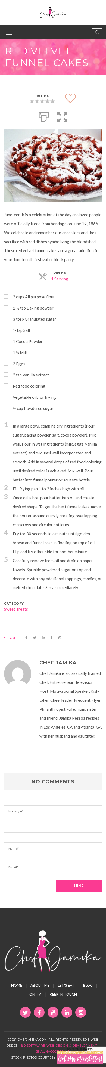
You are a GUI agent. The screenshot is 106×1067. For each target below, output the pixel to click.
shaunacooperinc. (53, 1051)
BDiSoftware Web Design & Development (59, 1045)
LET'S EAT (66, 985)
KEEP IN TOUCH (63, 994)
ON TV (35, 994)
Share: (10, 638)
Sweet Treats (16, 609)
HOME (16, 985)
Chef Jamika (58, 663)
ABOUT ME (39, 985)
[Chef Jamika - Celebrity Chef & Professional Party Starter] (53, 12)
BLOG (88, 985)
